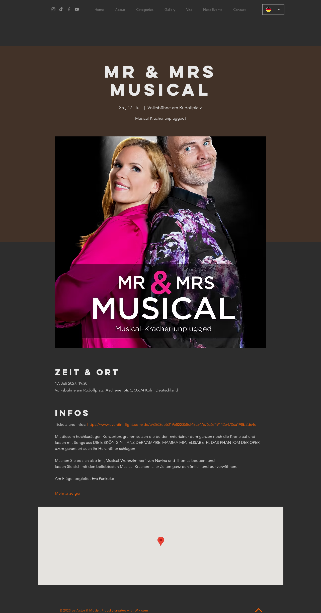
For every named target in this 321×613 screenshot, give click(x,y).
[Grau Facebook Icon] (68, 9)
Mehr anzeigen (68, 493)
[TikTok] (61, 9)
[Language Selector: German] (273, 9)
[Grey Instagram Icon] (53, 9)
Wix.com (141, 610)
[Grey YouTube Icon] (76, 9)
